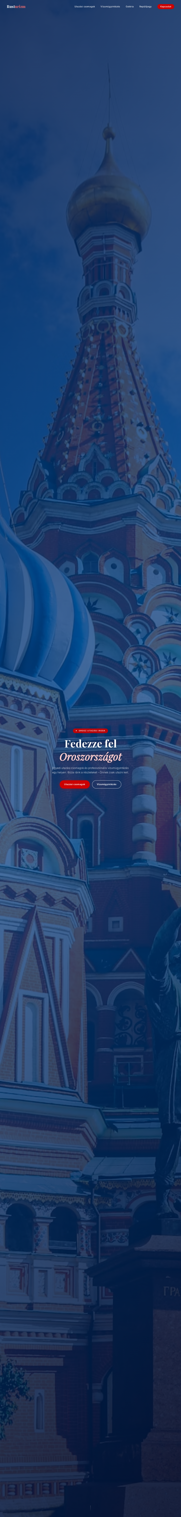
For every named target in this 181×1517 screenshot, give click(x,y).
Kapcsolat (165, 6)
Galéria (130, 6)
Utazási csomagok (85, 6)
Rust (16, 6)
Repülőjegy (145, 6)
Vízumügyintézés (110, 6)
